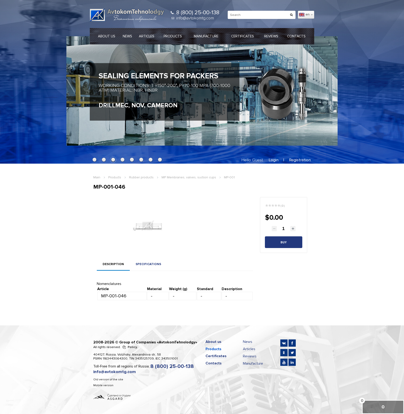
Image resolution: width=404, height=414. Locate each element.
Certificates (242, 36)
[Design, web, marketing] (112, 396)
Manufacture (206, 36)
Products (173, 36)
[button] (94, 159)
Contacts (296, 36)
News (127, 36)
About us (106, 36)
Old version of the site (108, 379)
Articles (146, 36)
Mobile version (103, 385)
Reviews (271, 36)
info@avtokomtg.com (195, 18)
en (308, 14)
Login (273, 159)
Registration (300, 159)
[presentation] (74, 88)
